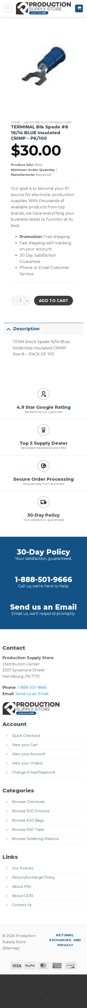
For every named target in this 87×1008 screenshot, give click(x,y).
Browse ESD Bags (28, 820)
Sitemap (11, 948)
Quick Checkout (26, 735)
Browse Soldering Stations (35, 839)
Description (26, 328)
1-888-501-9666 (43, 579)
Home (15, 122)
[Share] (33, 979)
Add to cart (53, 300)
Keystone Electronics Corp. (48, 122)
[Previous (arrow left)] (4, 999)
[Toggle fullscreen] (19, 979)
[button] (8, 8)
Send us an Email (43, 607)
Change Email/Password (33, 772)
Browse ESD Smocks (30, 811)
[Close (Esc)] (47, 979)
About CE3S (22, 896)
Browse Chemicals (28, 802)
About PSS (21, 886)
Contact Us (21, 905)
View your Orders (27, 763)
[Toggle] (8, 329)
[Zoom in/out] (4, 979)
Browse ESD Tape (28, 829)
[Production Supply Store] (43, 8)
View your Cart (25, 745)
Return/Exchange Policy (33, 877)
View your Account (28, 754)
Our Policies (22, 868)
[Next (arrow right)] (19, 999)
